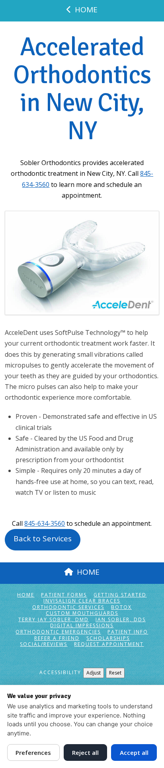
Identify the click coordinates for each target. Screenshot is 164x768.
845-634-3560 (44, 523)
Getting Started (120, 595)
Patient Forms (64, 595)
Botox (121, 607)
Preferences (33, 752)
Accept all (134, 752)
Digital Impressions (81, 625)
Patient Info (127, 632)
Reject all (85, 752)
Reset (115, 672)
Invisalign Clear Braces (81, 601)
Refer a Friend (57, 638)
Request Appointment (109, 644)
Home (25, 595)
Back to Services (43, 538)
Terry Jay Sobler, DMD (53, 619)
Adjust (93, 672)
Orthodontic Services (68, 607)
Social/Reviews (43, 644)
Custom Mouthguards (82, 613)
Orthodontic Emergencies (58, 632)
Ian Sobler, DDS (121, 619)
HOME (86, 9)
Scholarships (108, 638)
